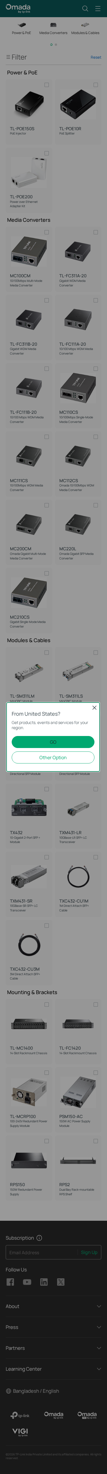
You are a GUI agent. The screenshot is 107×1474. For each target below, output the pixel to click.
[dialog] (53, 737)
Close (94, 707)
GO (53, 742)
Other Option (53, 757)
